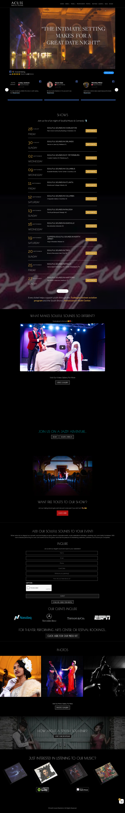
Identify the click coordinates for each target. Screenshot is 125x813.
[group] (25, 91)
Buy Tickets (91, 130)
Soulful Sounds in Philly (59, 264)
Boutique (94, 3)
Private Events (81, 3)
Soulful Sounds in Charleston (62, 128)
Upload (111, 3)
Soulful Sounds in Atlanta (60, 182)
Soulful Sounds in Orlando (60, 142)
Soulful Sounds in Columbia (60, 196)
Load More (62, 291)
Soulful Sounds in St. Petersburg (63, 155)
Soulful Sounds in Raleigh (60, 210)
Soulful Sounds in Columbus (61, 169)
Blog (106, 3)
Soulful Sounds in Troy (58, 250)
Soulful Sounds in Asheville (60, 223)
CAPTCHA (29, 583)
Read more (17, 93)
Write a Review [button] (109, 72)
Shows (62, 3)
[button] (116, 89)
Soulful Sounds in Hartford (61, 278)
